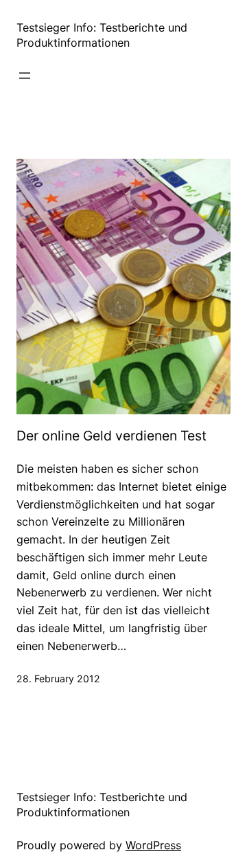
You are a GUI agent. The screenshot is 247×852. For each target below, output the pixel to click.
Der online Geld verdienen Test (111, 436)
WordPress (153, 845)
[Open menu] (24, 75)
